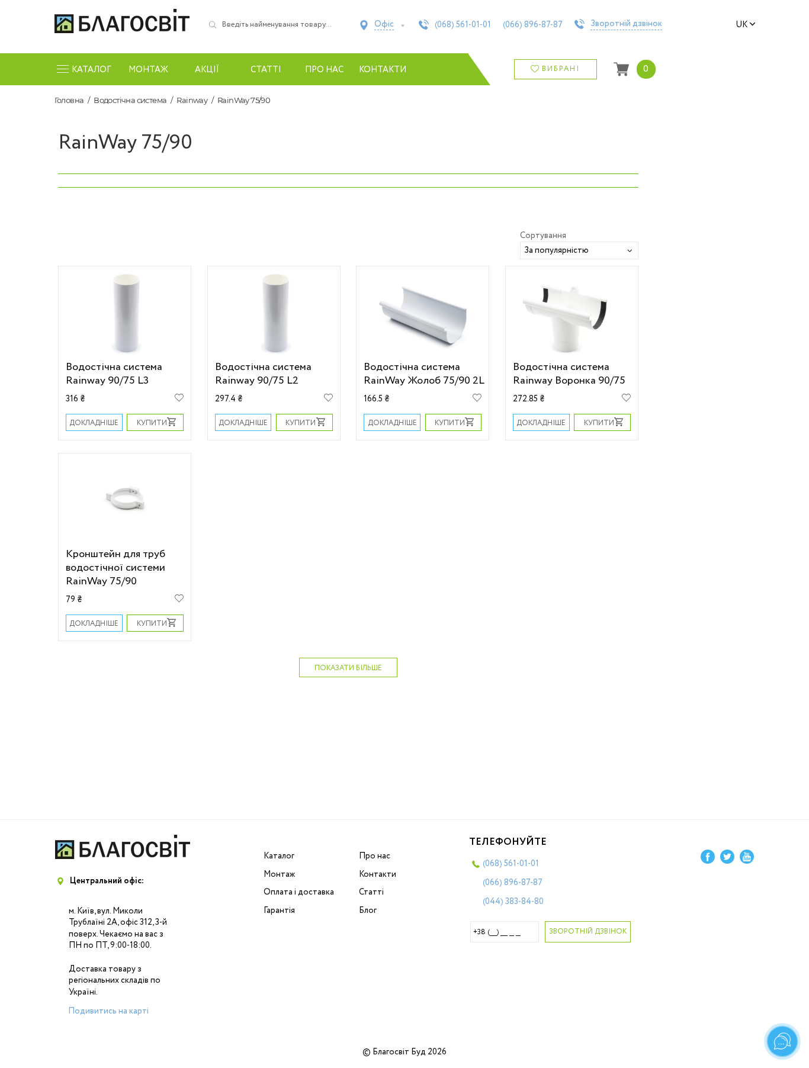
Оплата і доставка (299, 892)
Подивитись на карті (108, 1011)
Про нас (324, 70)
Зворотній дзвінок (626, 24)
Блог (368, 910)
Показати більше (348, 668)
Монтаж (148, 70)
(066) (533, 25)
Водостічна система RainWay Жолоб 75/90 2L (424, 373)
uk (741, 25)
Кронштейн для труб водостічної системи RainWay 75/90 (115, 567)
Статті (266, 70)
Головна (69, 100)
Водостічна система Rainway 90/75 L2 (263, 373)
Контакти (382, 70)
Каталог (279, 856)
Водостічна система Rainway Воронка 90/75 (569, 373)
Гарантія (279, 910)
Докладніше (93, 423)
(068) (463, 25)
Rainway (191, 100)
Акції (207, 70)
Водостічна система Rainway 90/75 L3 (114, 373)
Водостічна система (130, 100)
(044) (513, 902)
